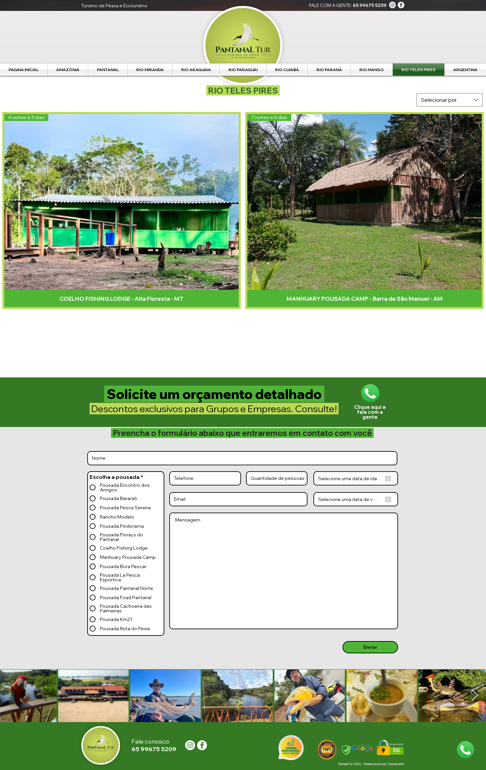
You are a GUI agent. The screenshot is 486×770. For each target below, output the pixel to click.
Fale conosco (150, 741)
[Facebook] (401, 5)
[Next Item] (474, 695)
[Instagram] (392, 5)
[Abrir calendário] (388, 478)
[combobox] (450, 99)
